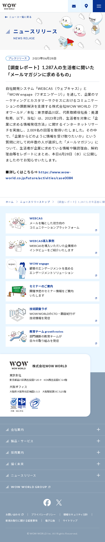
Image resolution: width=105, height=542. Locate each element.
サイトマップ (70, 520)
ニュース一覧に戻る (20, 17)
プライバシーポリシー (43, 514)
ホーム (10, 201)
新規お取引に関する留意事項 (21, 520)
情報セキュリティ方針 (75, 514)
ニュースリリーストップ (35, 201)
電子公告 (50, 520)
